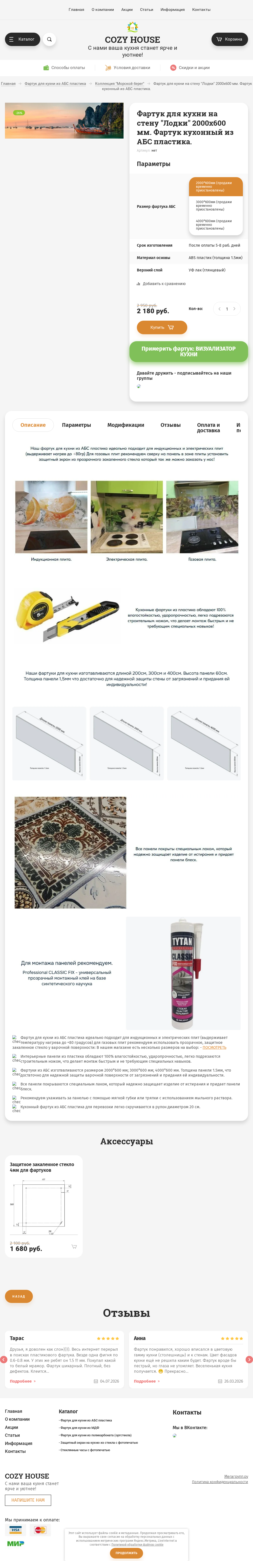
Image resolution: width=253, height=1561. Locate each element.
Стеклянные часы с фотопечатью (85, 1450)
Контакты (201, 9)
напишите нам (28, 1500)
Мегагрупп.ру (236, 1476)
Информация (173, 9)
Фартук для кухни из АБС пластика (86, 1420)
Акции (127, 9)
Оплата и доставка (208, 428)
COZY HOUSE (132, 39)
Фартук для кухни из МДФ (80, 1428)
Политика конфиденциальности (220, 1482)
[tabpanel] (44, 1206)
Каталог (26, 39)
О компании (103, 9)
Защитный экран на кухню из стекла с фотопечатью (99, 1442)
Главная (76, 9)
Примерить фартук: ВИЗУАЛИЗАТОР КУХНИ (189, 351)
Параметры (76, 425)
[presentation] (3, 1359)
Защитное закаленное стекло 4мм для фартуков (42, 1167)
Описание (33, 425)
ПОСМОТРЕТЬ (214, 1047)
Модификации (125, 425)
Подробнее (21, 1381)
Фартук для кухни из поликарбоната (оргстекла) (96, 1435)
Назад (18, 1296)
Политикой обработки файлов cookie (137, 1544)
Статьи (146, 9)
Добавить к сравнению (164, 283)
